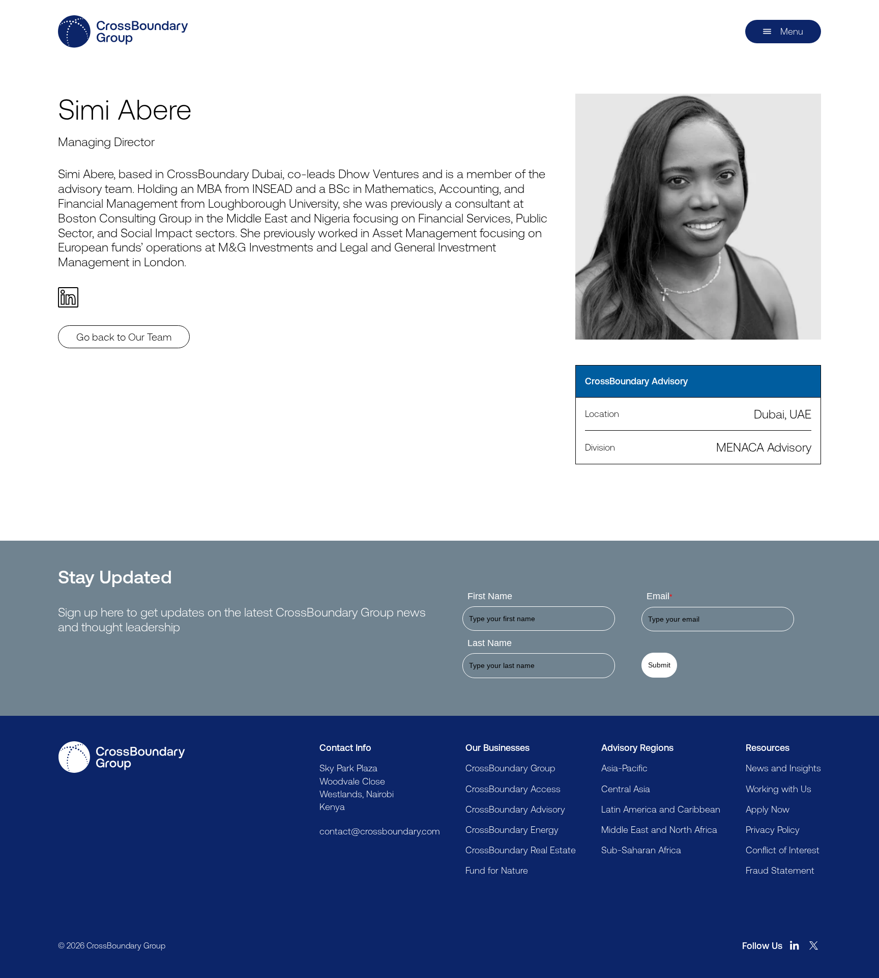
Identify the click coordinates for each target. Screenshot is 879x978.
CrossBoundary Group (510, 768)
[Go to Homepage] (121, 757)
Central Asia (625, 789)
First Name (489, 596)
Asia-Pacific (624, 768)
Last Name (489, 643)
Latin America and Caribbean (660, 809)
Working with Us (778, 789)
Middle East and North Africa (659, 829)
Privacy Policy (773, 829)
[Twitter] (814, 945)
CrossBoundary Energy (512, 829)
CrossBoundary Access (513, 789)
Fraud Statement (780, 870)
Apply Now (767, 809)
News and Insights (783, 768)
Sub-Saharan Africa (641, 850)
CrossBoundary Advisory (515, 809)
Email (659, 596)
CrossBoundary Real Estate (520, 850)
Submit (659, 665)
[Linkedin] (72, 297)
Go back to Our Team (123, 337)
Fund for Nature (496, 870)
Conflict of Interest (782, 850)
